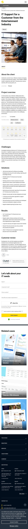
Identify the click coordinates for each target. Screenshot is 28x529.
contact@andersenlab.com (10, 508)
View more (18, 518)
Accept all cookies (14, 522)
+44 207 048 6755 (5, 489)
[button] (26, 2)
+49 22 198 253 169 (19, 489)
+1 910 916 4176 (4, 478)
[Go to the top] (25, 504)
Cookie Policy (19, 513)
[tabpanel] (14, 169)
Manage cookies (14, 526)
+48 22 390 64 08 (18, 478)
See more (21, 493)
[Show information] (10, 260)
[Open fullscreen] (24, 135)
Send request (14, 315)
